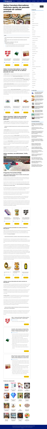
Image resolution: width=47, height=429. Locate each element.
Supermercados (19, 1)
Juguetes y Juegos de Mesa (36, 66)
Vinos (33, 87)
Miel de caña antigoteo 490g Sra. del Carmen (25, 272)
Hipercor (33, 55)
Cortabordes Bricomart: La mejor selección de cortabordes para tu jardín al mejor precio (37, 128)
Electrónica (33, 1)
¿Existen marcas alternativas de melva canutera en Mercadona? (14, 46)
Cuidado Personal (35, 40)
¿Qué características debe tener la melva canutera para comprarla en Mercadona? (17, 44)
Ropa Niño (33, 85)
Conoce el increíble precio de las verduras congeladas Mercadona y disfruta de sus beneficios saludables (37, 148)
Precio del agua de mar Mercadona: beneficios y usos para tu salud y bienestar (39, 114)
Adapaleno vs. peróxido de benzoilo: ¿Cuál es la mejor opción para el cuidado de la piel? (37, 155)
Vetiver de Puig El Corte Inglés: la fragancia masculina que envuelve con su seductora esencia (37, 151)
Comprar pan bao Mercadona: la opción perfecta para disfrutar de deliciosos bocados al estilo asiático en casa (39, 107)
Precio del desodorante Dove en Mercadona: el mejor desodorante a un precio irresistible (37, 136)
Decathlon (33, 42)
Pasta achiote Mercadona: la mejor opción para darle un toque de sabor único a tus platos (39, 96)
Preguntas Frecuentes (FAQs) (8, 43)
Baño (33, 19)
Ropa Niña (33, 83)
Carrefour (33, 34)
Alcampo (33, 12)
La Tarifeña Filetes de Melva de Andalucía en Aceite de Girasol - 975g (7, 107)
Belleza (30, 1)
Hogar (14, 1)
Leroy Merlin (34, 68)
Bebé (33, 21)
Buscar (42, 6)
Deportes (38, 1)
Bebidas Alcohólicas (35, 23)
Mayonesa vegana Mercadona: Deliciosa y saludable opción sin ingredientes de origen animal (36, 144)
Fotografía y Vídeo (35, 51)
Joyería (33, 64)
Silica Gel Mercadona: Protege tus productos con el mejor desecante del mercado (39, 93)
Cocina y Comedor (35, 38)
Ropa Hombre (34, 79)
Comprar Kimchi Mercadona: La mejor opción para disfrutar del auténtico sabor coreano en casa (39, 100)
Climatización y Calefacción (36, 36)
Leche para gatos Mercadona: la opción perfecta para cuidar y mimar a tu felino (39, 118)
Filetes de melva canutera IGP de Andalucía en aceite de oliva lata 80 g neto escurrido (16, 107)
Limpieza (33, 72)
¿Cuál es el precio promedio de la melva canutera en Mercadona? (15, 45)
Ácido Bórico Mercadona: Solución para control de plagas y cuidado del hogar (39, 104)
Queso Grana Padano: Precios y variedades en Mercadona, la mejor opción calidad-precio (37, 162)
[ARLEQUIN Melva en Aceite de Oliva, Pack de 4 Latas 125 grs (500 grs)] (7, 212)
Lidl (32, 70)
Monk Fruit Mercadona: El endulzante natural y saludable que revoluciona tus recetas (39, 111)
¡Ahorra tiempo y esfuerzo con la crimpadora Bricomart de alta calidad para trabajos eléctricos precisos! (37, 165)
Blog (42, 1)
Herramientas (34, 53)
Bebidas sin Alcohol (35, 25)
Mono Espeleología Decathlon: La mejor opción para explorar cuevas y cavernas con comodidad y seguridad (37, 158)
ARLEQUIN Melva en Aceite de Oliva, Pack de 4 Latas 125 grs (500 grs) (7, 218)
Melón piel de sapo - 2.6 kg (7, 272)
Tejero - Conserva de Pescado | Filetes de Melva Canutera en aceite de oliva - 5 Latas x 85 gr (7, 60)
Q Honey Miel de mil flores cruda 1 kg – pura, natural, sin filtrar (16, 272)
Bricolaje (25, 1)
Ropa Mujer (34, 81)
